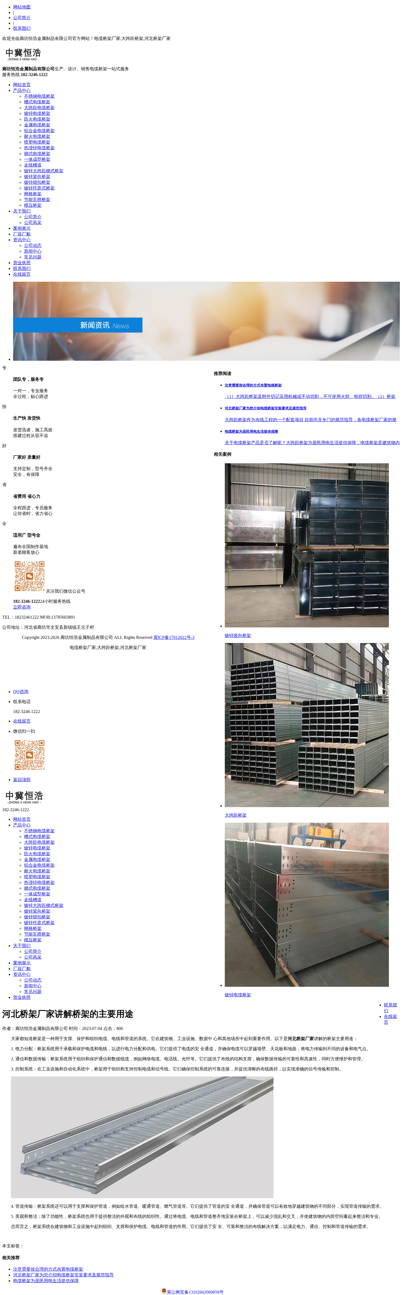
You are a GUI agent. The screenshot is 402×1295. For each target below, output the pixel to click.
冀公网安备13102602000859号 (195, 1292)
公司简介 (22, 17)
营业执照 (22, 262)
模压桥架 (33, 205)
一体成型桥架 (37, 159)
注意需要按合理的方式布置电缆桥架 (48, 1269)
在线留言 (22, 274)
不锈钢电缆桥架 (39, 96)
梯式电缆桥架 (37, 153)
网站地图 (22, 7)
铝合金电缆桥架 (39, 130)
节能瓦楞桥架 (37, 199)
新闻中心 (33, 251)
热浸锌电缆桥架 (39, 147)
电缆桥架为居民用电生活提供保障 (46, 1280)
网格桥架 (33, 193)
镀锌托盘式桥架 (39, 188)
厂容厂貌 (22, 234)
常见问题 (33, 257)
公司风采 (33, 222)
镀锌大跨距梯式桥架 (43, 170)
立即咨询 (22, 607)
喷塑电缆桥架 (37, 142)
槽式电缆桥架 (37, 102)
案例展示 (22, 228)
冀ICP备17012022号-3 (173, 637)
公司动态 (33, 245)
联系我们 (22, 28)
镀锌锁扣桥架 (37, 182)
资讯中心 (22, 239)
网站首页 (22, 84)
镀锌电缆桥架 (37, 113)
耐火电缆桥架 (37, 136)
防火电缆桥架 (37, 119)
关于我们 (22, 211)
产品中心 (22, 90)
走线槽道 (33, 165)
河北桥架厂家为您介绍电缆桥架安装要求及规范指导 (63, 1275)
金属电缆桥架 (37, 125)
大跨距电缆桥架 (39, 107)
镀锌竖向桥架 (37, 176)
